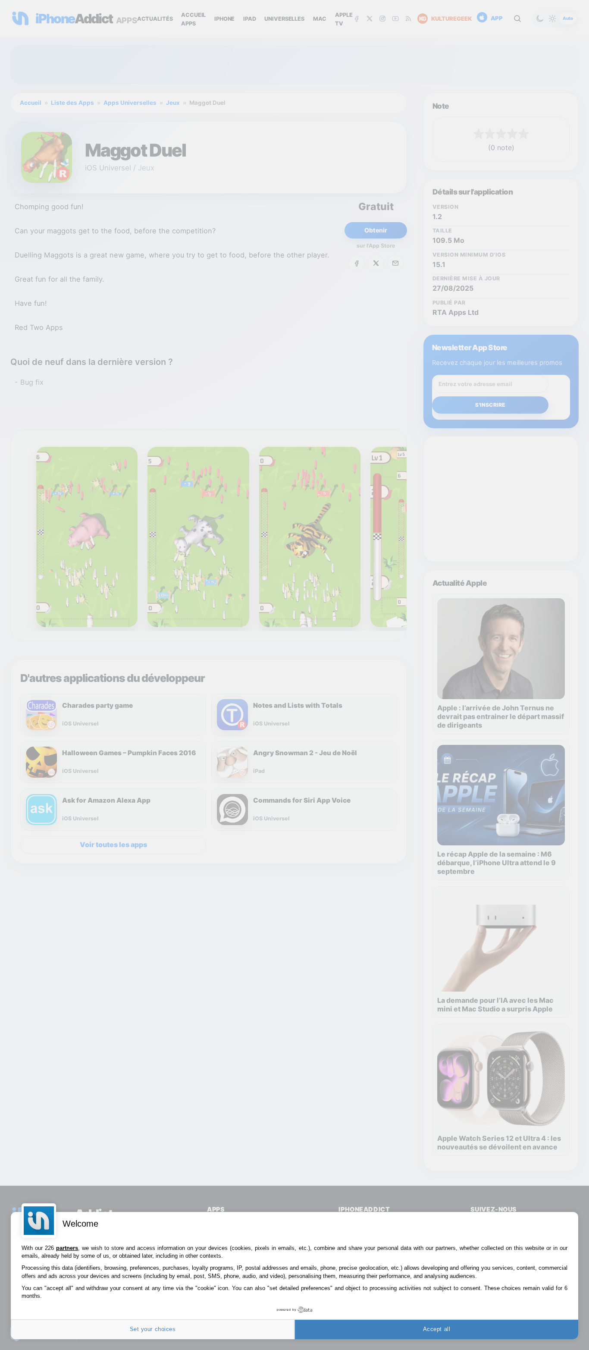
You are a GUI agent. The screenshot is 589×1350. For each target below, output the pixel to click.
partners (67, 1248)
